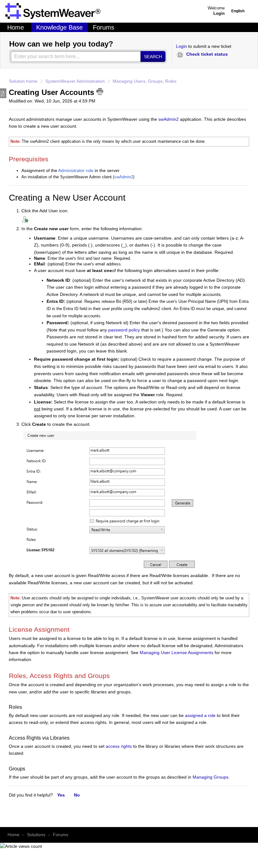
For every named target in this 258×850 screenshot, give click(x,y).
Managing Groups (210, 777)
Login (181, 46)
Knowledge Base (59, 27)
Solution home (24, 81)
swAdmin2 (168, 119)
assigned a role (200, 715)
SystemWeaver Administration (75, 81)
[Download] (117, 444)
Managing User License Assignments (176, 652)
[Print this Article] (99, 91)
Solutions (36, 834)
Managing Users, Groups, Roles (145, 81)
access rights (119, 746)
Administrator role (75, 170)
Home (15, 27)
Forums (103, 27)
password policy (124, 329)
